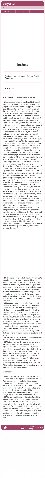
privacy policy (31, 427)
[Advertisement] (22, 37)
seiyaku (9, 3)
